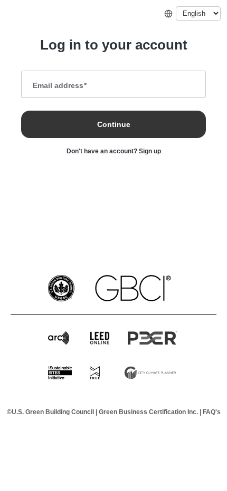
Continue (113, 124)
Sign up (150, 151)
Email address (60, 85)
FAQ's (212, 412)
